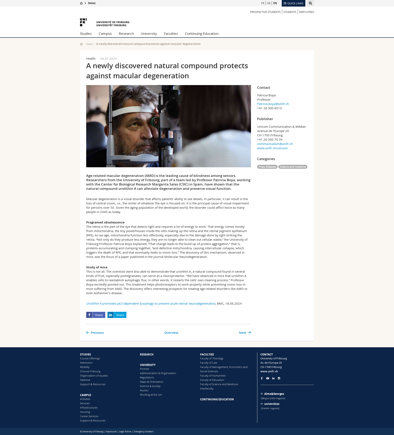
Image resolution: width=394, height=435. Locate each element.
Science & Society (150, 386)
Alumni (144, 390)
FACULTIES (207, 354)
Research (126, 33)
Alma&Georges (274, 394)
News (91, 3)
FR (262, 3)
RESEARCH (146, 354)
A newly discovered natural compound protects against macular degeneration (148, 44)
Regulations (147, 377)
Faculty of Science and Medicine (219, 384)
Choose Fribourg (90, 371)
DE (268, 3)
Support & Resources (92, 384)
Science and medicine (293, 167)
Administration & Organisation (158, 373)
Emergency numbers (144, 431)
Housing (85, 412)
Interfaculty (206, 388)
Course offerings (90, 358)
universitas (271, 404)
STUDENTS (289, 12)
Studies (86, 33)
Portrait (144, 369)
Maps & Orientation (151, 382)
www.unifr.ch (269, 371)
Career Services (89, 416)
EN (275, 3)
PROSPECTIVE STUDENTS (265, 12)
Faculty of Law (208, 362)
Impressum (111, 431)
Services (85, 403)
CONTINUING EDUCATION (217, 399)
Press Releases (267, 167)
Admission (86, 362)
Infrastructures (89, 407)
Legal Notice (125, 431)
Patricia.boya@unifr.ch (273, 104)
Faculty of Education (212, 380)
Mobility (84, 367)
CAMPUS (85, 395)
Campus (105, 33)
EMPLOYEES (306, 12)
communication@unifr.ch (275, 144)
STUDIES (85, 354)
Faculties (171, 33)
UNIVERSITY (148, 365)
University (149, 33)
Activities (85, 399)
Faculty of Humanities (213, 375)
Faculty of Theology (211, 358)
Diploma (85, 380)
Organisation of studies (94, 375)
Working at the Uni (151, 394)
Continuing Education (202, 33)
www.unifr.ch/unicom (272, 148)
